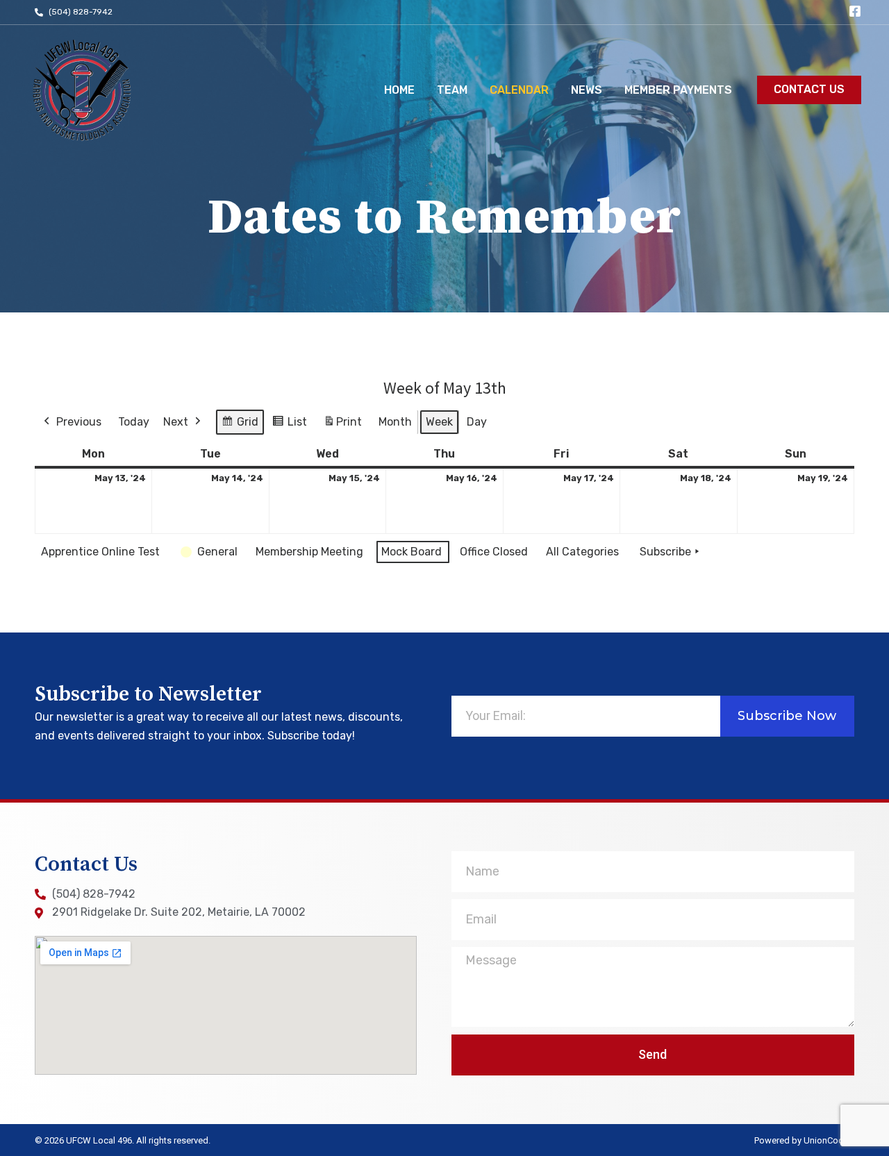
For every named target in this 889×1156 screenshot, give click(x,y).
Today (133, 421)
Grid (239, 425)
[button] (809, 90)
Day (477, 421)
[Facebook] (855, 11)
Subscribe (665, 551)
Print (342, 426)
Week (439, 421)
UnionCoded (829, 1140)
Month (395, 421)
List (289, 425)
